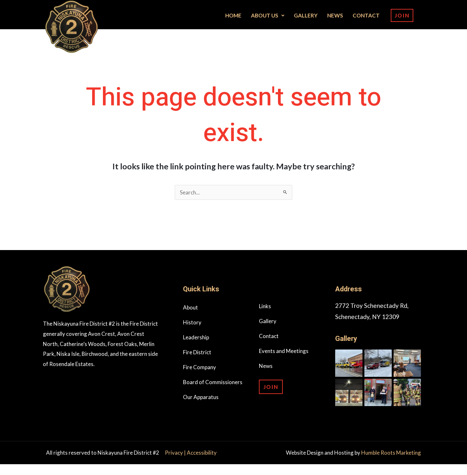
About (190, 307)
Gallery (306, 15)
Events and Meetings (283, 351)
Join (402, 15)
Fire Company (199, 367)
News (335, 15)
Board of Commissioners (212, 382)
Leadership (196, 337)
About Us (264, 15)
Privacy (174, 452)
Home (233, 15)
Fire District (197, 352)
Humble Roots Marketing (391, 452)
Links (265, 306)
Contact (366, 15)
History (192, 322)
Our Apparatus (201, 397)
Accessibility (202, 452)
